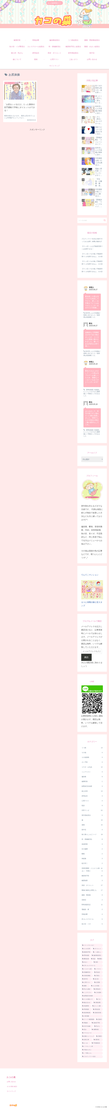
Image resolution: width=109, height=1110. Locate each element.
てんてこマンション (89, 575)
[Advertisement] (37, 146)
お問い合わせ (11, 1081)
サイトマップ (11, 1091)
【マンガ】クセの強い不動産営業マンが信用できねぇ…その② (92, 270)
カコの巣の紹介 (12, 1086)
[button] (105, 220)
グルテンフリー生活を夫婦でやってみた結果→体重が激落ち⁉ (92, 240)
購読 (86, 657)
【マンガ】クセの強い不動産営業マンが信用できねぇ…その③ (92, 262)
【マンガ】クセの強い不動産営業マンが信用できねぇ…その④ (92, 255)
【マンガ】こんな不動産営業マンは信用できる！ (92, 247)
